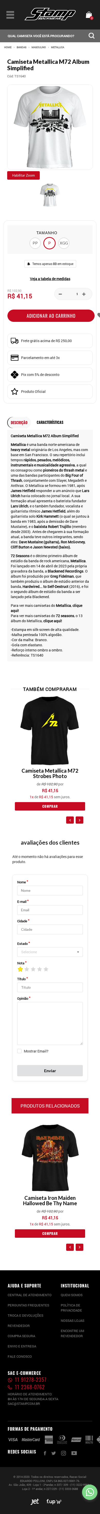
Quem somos (72, 1295)
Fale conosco (20, 1356)
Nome (21, 882)
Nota (20, 963)
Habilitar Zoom (23, 175)
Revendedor (19, 1325)
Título (21, 979)
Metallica (57, 47)
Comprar (50, 806)
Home (8, 47)
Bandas (21, 47)
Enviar (50, 1070)
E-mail (21, 901)
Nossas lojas (72, 1320)
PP (35, 243)
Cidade (22, 921)
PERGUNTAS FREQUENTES (28, 1305)
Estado (22, 943)
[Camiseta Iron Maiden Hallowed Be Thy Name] (50, 1158)
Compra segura (21, 1336)
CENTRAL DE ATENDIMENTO (30, 1295)
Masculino (39, 47)
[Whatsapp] (89, 1492)
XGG (64, 243)
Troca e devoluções (25, 1315)
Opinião (22, 998)
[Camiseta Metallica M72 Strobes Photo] (50, 730)
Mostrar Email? (36, 1051)
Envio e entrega (22, 1346)
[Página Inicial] (50, 19)
